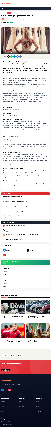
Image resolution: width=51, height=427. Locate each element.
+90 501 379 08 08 (7, 421)
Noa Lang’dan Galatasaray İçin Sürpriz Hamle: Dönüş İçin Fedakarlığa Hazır (19, 206)
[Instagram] (9, 390)
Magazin (5, 283)
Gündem (3, 401)
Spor (4, 277)
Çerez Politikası (39, 411)
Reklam (37, 406)
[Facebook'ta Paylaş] (17, 56)
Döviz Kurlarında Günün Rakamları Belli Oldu (12, 196)
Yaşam (9, 12)
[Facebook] (2, 390)
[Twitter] (6, 390)
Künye (37, 404)
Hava (20, 404)
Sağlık (2, 411)
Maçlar (20, 409)
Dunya (4, 286)
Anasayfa (3, 12)
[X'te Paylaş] (8, 56)
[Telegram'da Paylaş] (14, 56)
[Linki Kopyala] (20, 56)
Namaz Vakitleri (22, 406)
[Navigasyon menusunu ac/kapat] (2, 8)
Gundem (5, 271)
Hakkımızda (38, 401)
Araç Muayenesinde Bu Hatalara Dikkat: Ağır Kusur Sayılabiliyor (16, 201)
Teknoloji (5, 280)
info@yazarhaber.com (7, 424)
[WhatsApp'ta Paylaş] (11, 56)
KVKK (37, 409)
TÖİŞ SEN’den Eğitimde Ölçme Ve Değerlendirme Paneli (14, 215)
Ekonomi (4, 274)
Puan (20, 411)
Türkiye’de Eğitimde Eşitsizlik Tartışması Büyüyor (13, 211)
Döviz (20, 401)
